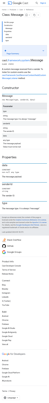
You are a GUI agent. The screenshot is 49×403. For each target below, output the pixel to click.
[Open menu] (4, 3)
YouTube (5, 305)
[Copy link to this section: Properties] (18, 157)
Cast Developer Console (11, 266)
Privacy (12, 391)
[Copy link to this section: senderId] (14, 184)
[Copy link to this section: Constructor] (21, 88)
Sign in (43, 3)
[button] (24, 50)
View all (5, 344)
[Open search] (36, 3)
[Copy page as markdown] (34, 15)
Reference (29, 10)
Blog (4, 285)
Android (5, 316)
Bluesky (5, 289)
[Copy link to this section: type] (9, 203)
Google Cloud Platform (11, 373)
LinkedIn (5, 297)
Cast (25, 3)
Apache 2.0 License (39, 222)
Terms (4, 391)
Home (4, 10)
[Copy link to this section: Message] (15, 96)
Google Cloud (7, 336)
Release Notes (7, 274)
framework (14, 60)
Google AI (6, 377)
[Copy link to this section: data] (9, 165)
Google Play (6, 340)
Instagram (6, 293)
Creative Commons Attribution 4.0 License (31, 220)
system (25, 60)
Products (13, 10)
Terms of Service (9, 270)
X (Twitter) (6, 301)
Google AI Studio (8, 328)
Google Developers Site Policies (27, 225)
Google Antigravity (9, 332)
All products (6, 381)
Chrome (5, 320)
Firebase (5, 324)
